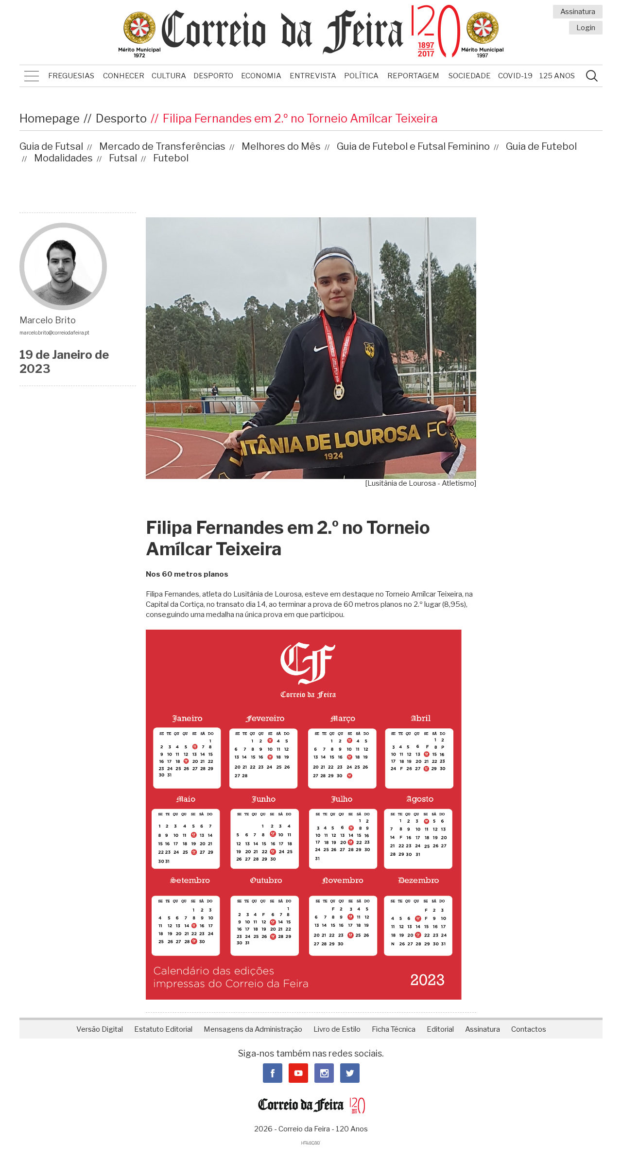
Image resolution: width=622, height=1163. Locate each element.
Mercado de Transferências (162, 146)
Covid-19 (515, 75)
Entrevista (313, 75)
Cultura (169, 75)
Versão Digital (99, 1029)
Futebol (171, 158)
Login (585, 27)
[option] (311, 352)
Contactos (528, 1029)
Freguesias (71, 75)
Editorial (440, 1029)
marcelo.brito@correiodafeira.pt (54, 332)
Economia (261, 75)
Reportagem (413, 75)
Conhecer (123, 75)
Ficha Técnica (393, 1029)
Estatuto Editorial (163, 1029)
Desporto (213, 75)
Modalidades (63, 158)
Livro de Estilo (337, 1029)
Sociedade (470, 75)
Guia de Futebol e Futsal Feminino (413, 146)
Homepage (49, 118)
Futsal (123, 158)
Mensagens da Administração (253, 1029)
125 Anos (557, 75)
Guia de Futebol (541, 146)
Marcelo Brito (47, 320)
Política (361, 75)
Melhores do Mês (281, 146)
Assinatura (577, 11)
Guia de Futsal (51, 146)
